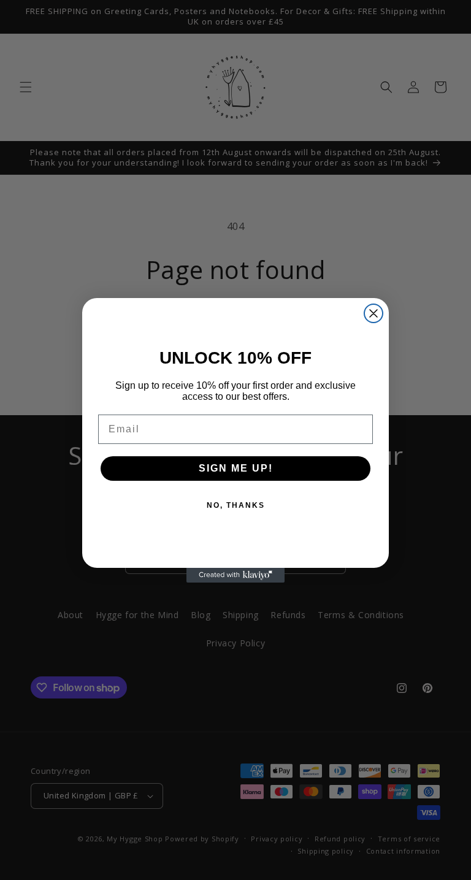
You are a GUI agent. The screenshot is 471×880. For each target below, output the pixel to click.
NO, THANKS (236, 505)
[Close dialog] (373, 313)
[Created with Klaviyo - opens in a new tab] (235, 575)
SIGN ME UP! (236, 468)
